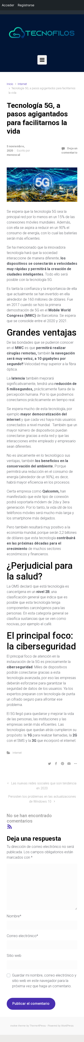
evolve (14, 1025)
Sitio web (14, 955)
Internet (22, 84)
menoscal (13, 154)
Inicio (10, 84)
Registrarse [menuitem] (26, 5)
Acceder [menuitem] (8, 5)
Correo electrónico (22, 936)
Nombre (14, 916)
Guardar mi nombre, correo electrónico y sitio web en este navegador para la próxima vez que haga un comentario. (44, 980)
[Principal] (42, 60)
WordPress (67, 1025)
